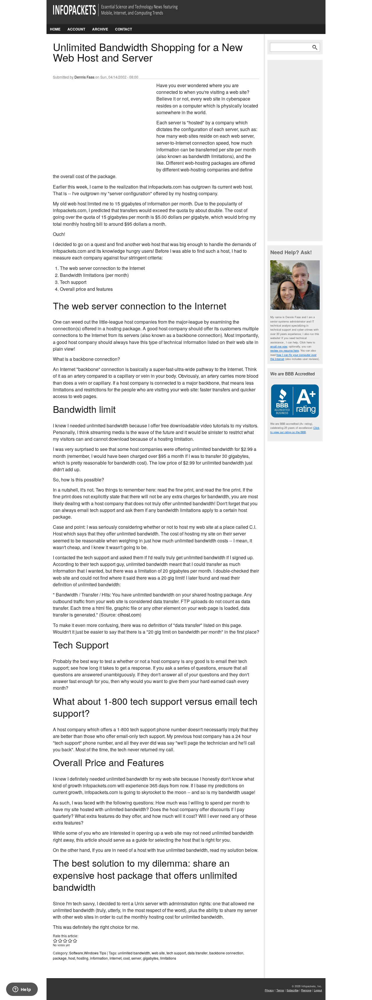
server (136, 958)
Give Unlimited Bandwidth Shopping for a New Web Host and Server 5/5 (75, 940)
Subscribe (292, 990)
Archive (100, 29)
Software (76, 952)
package (60, 958)
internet (115, 958)
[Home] (123, 13)
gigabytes (150, 958)
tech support (176, 952)
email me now (278, 346)
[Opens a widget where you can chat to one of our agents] (22, 990)
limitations (168, 958)
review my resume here (284, 350)
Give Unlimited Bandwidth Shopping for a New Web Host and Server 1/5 (55, 940)
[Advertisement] (96, 120)
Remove (306, 990)
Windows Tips (95, 952)
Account (76, 29)
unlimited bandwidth (134, 952)
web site (158, 952)
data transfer (198, 952)
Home (55, 29)
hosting (82, 958)
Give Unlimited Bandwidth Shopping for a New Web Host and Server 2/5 (60, 940)
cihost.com (129, 614)
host (71, 958)
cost (126, 958)
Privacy (269, 990)
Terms (280, 990)
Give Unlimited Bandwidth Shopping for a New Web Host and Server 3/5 (65, 940)
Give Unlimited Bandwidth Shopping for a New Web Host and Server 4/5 (70, 940)
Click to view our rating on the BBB (294, 430)
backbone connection (226, 952)
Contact (123, 29)
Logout (318, 990)
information (99, 958)
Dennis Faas (84, 76)
